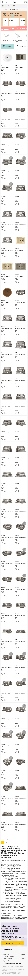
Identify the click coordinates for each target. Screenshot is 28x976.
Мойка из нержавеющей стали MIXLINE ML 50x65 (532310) (20, 693)
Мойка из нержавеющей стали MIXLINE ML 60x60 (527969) (20, 406)
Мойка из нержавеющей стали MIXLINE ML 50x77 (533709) (6, 562)
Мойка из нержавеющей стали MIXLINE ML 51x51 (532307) (6, 771)
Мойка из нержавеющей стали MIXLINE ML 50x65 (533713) (6, 693)
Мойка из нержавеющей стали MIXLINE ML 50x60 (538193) (20, 223)
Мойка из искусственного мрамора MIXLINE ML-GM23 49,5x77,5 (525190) (7, 275)
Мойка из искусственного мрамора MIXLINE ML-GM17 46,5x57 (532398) (7, 66)
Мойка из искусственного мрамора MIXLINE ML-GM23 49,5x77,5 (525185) (20, 275)
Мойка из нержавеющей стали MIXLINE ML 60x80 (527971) (20, 484)
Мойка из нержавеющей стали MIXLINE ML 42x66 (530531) (6, 93)
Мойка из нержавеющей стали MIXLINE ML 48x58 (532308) (6, 667)
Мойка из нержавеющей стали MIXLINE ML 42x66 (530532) (20, 93)
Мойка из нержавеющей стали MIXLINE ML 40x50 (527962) (20, 301)
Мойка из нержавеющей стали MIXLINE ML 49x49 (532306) (20, 745)
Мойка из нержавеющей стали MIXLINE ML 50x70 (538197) (6, 197)
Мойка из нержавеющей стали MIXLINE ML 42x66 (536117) (20, 614)
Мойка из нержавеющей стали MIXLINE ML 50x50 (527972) (6, 353)
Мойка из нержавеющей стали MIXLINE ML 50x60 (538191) (6, 223)
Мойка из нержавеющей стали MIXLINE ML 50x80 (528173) (6, 823)
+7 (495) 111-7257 (11, 963)
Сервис (23, 958)
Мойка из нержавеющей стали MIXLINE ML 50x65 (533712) (6, 719)
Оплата (23, 954)
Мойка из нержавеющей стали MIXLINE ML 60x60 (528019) (20, 458)
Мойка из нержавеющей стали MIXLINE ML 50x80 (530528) (6, 145)
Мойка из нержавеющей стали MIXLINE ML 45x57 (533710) (6, 536)
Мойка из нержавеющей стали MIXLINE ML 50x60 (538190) (20, 197)
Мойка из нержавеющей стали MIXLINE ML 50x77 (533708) (6, 588)
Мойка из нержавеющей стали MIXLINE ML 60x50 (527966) (20, 353)
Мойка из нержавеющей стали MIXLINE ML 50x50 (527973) (20, 327)
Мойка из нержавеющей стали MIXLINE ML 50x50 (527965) (6, 327)
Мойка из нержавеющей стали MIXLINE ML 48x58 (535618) (6, 171)
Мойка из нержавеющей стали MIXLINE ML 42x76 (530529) (6, 119)
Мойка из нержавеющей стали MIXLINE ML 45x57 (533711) (20, 771)
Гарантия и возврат (8, 956)
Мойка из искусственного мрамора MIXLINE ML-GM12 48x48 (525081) (7, 301)
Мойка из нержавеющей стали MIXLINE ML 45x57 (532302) (6, 797)
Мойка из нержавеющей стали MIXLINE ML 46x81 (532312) (20, 640)
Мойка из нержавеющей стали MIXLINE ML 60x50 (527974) (6, 380)
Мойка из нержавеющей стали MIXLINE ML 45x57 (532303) (20, 536)
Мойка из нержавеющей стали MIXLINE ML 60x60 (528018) (6, 458)
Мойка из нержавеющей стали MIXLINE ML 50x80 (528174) (20, 823)
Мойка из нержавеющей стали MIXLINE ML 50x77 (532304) (20, 562)
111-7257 (10, 6)
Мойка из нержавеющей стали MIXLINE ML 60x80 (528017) (20, 510)
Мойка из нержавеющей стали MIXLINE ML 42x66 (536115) (6, 614)
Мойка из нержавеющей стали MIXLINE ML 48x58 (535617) (20, 145)
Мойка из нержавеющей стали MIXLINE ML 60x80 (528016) (6, 510)
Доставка (6, 954)
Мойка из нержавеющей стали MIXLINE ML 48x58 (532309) (20, 667)
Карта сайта (6, 961)
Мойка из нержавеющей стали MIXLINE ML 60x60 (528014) (6, 432)
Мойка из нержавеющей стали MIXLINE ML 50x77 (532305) (20, 588)
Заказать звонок (13, 943)
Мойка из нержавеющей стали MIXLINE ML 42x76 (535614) (6, 640)
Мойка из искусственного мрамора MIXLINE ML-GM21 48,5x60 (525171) (20, 249)
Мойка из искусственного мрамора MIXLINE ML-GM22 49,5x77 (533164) (20, 66)
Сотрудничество (8, 958)
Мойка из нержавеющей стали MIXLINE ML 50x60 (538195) (6, 249)
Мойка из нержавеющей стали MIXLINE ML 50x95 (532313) (6, 745)
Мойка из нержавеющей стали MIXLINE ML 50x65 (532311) (20, 719)
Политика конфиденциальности (11, 972)
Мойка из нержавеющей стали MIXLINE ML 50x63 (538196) (20, 171)
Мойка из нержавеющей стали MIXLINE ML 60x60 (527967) (6, 406)
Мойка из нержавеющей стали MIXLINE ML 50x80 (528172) (20, 797)
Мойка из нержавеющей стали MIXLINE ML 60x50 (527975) (20, 380)
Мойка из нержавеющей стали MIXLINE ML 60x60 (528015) (20, 432)
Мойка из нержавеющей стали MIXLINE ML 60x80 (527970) (6, 484)
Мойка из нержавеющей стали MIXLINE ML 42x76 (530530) (20, 119)
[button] (10, 29)
